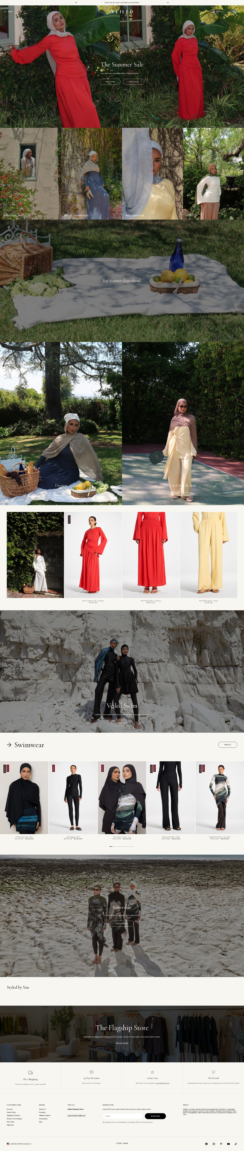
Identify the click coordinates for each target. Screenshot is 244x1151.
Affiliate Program (44, 1115)
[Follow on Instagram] (213, 1144)
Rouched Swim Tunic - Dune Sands (219, 837)
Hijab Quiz (10, 1125)
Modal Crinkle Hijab (134, 215)
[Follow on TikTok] (235, 1144)
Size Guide (10, 1122)
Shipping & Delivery (13, 1115)
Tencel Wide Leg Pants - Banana (208, 600)
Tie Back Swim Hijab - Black (24, 837)
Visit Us (71, 1105)
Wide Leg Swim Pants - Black (171, 837)
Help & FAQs (11, 1112)
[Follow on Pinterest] (221, 1144)
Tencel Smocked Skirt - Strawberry (151, 600)
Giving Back (43, 1119)
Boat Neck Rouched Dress (76, 215)
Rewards (42, 1112)
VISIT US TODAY (122, 1043)
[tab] (26, 745)
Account (9, 1109)
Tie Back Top (192, 215)
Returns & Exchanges (14, 1119)
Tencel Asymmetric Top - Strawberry (93, 600)
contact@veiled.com (162, 1083)
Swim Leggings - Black (73, 837)
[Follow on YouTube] (228, 1144)
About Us (42, 1109)
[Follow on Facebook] (206, 1144)
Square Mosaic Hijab (12, 215)
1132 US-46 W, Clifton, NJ (76, 1115)
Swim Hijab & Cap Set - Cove (122, 837)
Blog (40, 1122)
